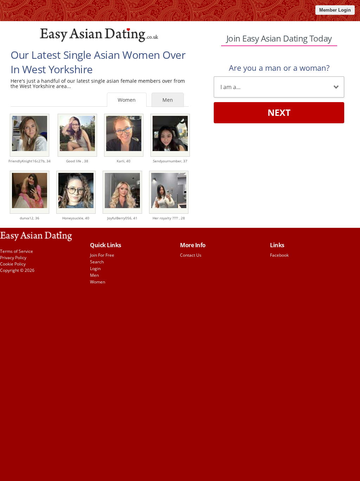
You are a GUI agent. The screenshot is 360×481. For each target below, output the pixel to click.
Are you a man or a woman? (279, 67)
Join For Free (102, 255)
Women (127, 99)
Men (167, 99)
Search (97, 262)
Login (95, 268)
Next (279, 112)
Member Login (335, 10)
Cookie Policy (13, 264)
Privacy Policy (13, 258)
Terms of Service (16, 251)
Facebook (279, 255)
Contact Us (190, 255)
